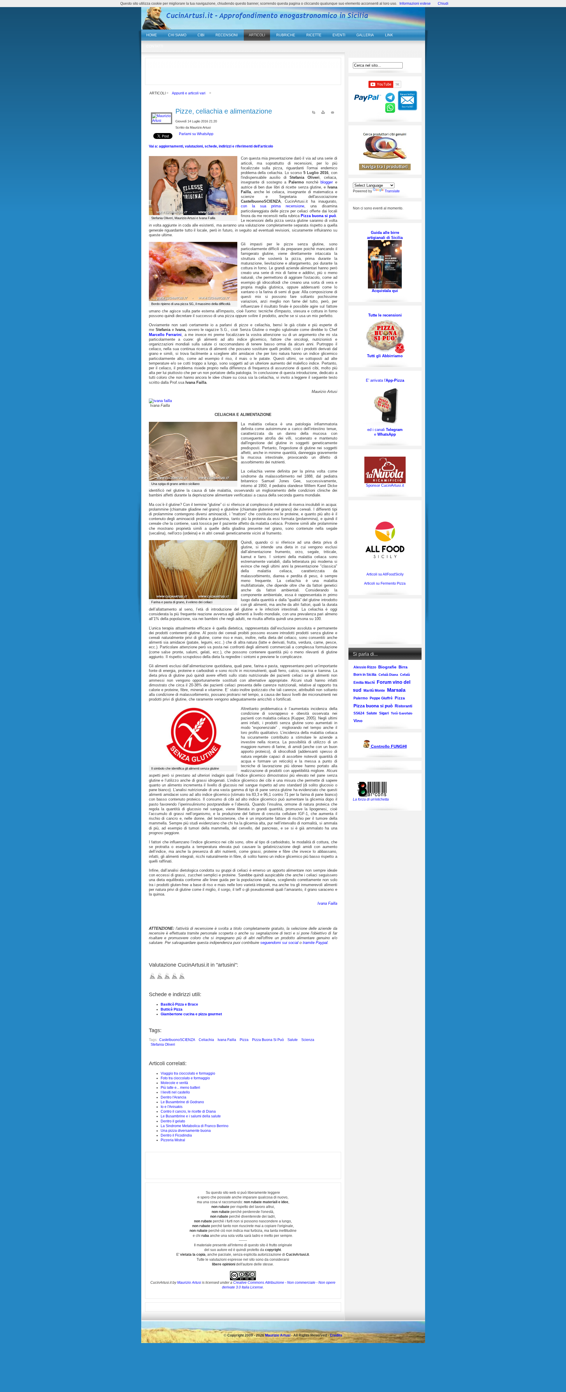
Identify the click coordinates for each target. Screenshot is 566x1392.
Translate (392, 191)
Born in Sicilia (364, 675)
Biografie (387, 667)
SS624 (358, 713)
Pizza (244, 1040)
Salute (292, 1040)
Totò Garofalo (401, 713)
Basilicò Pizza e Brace (179, 1004)
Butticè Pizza (171, 1009)
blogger (327, 182)
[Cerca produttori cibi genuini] (385, 158)
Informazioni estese (415, 3)
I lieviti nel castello (175, 1092)
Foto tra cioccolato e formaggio (185, 1078)
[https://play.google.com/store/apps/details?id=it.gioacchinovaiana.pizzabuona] (385, 405)
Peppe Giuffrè (381, 698)
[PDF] (313, 114)
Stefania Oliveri (163, 1044)
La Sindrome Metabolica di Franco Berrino (194, 1126)
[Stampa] (323, 114)
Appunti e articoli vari (188, 93)
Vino (358, 720)
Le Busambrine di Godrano (182, 1102)
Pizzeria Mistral (173, 1140)
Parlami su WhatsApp (196, 134)
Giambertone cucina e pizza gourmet (191, 1014)
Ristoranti (403, 706)
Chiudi (443, 3)
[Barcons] (373, 789)
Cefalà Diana (388, 674)
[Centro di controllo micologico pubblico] (366, 746)
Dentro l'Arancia (173, 1097)
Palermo (360, 698)
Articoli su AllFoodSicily (385, 574)
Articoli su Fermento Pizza (385, 583)
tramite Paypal (315, 942)
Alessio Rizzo (364, 667)
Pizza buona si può (268, 1040)
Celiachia (206, 1040)
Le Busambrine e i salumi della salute (191, 1116)
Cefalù (405, 674)
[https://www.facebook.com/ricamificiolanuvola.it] (385, 470)
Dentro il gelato (173, 1121)
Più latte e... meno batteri (180, 1088)
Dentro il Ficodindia (176, 1135)
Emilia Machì (364, 683)
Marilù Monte (374, 690)
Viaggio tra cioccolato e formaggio (188, 1073)
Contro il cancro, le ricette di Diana (188, 1111)
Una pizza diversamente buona (186, 1131)
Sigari (384, 713)
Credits (336, 1335)
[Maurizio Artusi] (161, 121)
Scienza (307, 1040)
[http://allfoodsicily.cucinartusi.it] (385, 540)
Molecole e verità (174, 1083)
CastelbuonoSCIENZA (177, 1040)
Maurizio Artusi (189, 1282)
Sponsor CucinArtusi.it (385, 485)
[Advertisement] (243, 71)
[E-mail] (332, 114)
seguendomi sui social (279, 942)
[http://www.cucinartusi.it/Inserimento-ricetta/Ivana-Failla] (160, 401)
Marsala (396, 690)
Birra (403, 667)
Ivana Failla (227, 1040)
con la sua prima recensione (273, 206)
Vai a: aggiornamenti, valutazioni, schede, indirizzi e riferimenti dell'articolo (211, 146)
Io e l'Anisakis (171, 1107)
